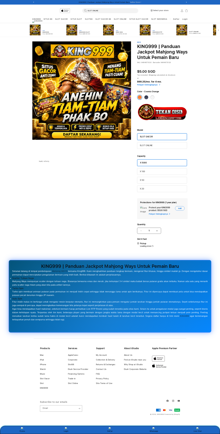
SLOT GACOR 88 (103, 19)
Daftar (110, 431)
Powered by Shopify (172, 414)
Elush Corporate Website (135, 369)
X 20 (142, 189)
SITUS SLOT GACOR (138, 19)
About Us (128, 355)
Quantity (141, 224)
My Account (101, 355)
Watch (43, 369)
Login (66, 431)
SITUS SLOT (76, 19)
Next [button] (186, 2)
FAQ (98, 374)
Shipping (152, 75)
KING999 (36, 19)
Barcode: (156, 62)
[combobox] (110, 10)
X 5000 (143, 162)
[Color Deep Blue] (146, 97)
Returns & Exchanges (105, 364)
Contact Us (101, 369)
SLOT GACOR (61, 19)
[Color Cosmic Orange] (139, 97)
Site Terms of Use (104, 383)
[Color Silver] (152, 97)
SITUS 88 (48, 19)
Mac (42, 355)
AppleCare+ (73, 355)
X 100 (142, 171)
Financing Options (76, 374)
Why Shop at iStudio (133, 364)
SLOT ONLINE (120, 19)
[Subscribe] (79, 408)
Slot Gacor (45, 379)
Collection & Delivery (105, 360)
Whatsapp (154, 431)
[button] (36, 19)
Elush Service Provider (78, 369)
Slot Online (73, 383)
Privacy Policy (102, 379)
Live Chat (198, 431)
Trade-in (72, 379)
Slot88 (71, 364)
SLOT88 (89, 19)
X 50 (142, 180)
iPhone (43, 364)
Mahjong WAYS (59, 271)
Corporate (72, 360)
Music (42, 374)
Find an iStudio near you (135, 360)
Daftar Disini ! (135, 2)
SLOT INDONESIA (159, 19)
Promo (22, 431)
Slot (42, 383)
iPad (42, 360)
